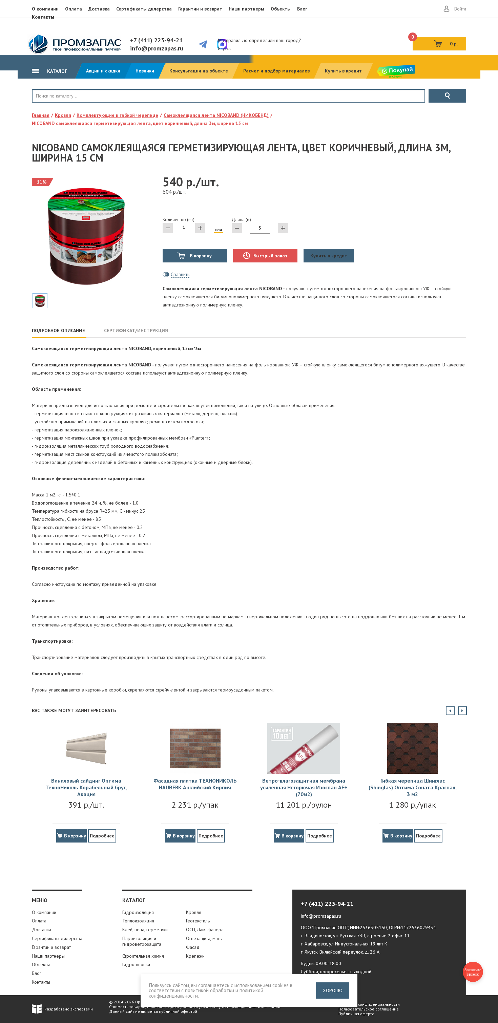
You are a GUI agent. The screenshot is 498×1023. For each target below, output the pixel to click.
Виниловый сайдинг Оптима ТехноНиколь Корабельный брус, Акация (86, 787)
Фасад (193, 947)
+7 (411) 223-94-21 (156, 40)
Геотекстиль (198, 921)
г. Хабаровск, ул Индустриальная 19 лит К (344, 944)
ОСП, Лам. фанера (205, 929)
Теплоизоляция (138, 921)
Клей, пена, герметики (145, 929)
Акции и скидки (103, 71)
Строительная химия (143, 956)
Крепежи (195, 956)
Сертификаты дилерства (144, 9)
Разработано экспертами (68, 1008)
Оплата (73, 9)
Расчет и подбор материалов (276, 71)
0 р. (435, 42)
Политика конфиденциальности (369, 1004)
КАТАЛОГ (56, 71)
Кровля (54, 107)
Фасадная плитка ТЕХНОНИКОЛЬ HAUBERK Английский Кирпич (195, 784)
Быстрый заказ (270, 256)
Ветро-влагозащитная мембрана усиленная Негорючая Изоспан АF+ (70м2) (303, 787)
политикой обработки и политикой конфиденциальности (206, 993)
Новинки (145, 71)
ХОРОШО (333, 990)
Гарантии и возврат (200, 9)
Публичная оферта (356, 1013)
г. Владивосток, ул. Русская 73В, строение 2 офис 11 (355, 936)
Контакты (43, 17)
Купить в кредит (343, 71)
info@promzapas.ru (156, 48)
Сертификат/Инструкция (136, 330)
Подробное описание (58, 330)
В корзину (200, 256)
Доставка (99, 9)
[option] (86, 780)
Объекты (281, 9)
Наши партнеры (246, 9)
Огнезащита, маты (204, 938)
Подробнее (102, 836)
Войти (460, 9)
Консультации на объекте (198, 71)
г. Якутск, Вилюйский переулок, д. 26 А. (340, 952)
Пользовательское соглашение (368, 1008)
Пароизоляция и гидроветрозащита (141, 941)
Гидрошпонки (136, 964)
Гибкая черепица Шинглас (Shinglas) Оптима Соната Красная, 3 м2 (413, 787)
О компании (45, 9)
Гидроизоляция (138, 912)
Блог (302, 9)
